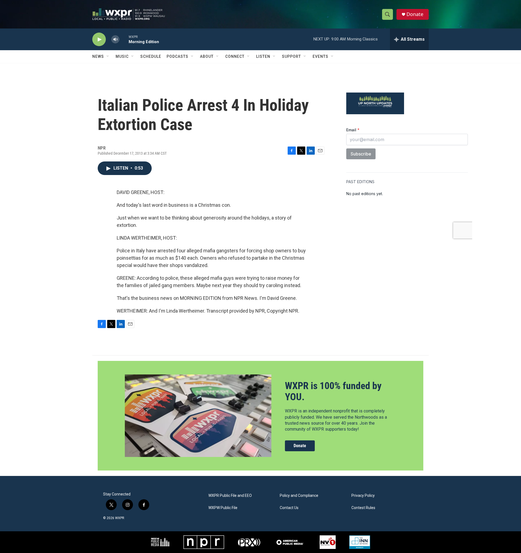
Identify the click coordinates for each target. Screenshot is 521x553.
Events (320, 56)
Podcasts (177, 56)
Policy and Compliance (299, 496)
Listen (263, 56)
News (98, 56)
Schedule (150, 56)
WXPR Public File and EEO (230, 496)
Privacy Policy (363, 496)
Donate (414, 14)
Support (291, 56)
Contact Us (289, 508)
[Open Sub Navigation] (108, 56)
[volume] (115, 39)
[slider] (124, 39)
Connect (234, 56)
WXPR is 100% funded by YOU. (333, 391)
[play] (99, 39)
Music (122, 56)
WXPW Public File (222, 508)
